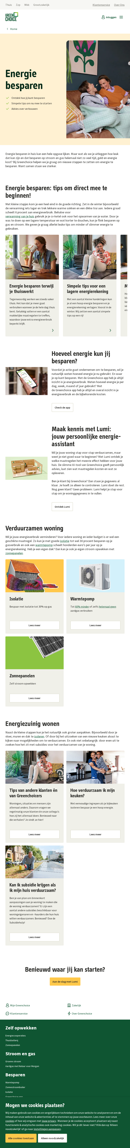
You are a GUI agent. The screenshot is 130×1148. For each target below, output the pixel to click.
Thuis (8, 4)
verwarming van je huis (19, 216)
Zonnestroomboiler (15, 1087)
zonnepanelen (14, 553)
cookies (9, 1121)
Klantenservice (101, 4)
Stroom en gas (20, 1053)
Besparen (15, 1074)
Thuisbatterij (11, 1040)
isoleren (39, 736)
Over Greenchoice (82, 1013)
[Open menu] (121, 17)
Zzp (18, 4)
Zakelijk (76, 1005)
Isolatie (9, 1091)
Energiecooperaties (15, 1035)
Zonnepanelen (12, 1045)
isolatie (64, 541)
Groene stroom (13, 1061)
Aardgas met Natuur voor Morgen (22, 1066)
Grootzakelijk (41, 4)
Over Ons (119, 4)
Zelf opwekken (21, 1027)
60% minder (82, 606)
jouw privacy (49, 1121)
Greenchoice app (14, 1096)
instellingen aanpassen (47, 1129)
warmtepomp (44, 545)
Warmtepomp (12, 1082)
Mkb (26, 4)
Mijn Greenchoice (20, 1005)
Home (13, 29)
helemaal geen (107, 606)
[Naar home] (11, 17)
